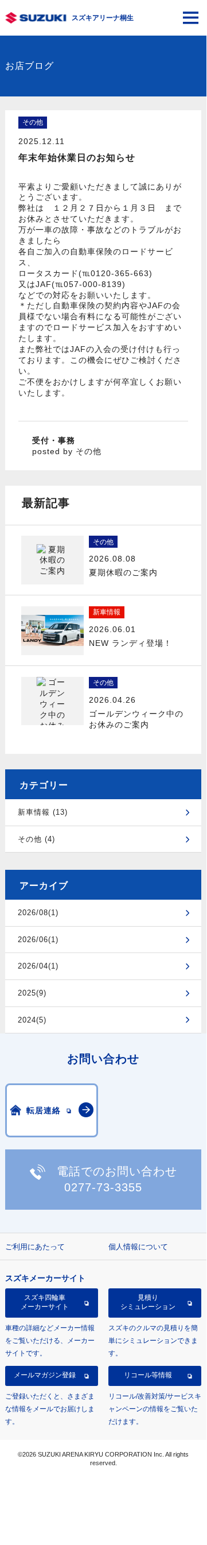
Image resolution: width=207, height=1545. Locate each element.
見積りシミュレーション (147, 1302)
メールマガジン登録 (45, 1375)
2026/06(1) (38, 939)
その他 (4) (36, 839)
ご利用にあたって (35, 1246)
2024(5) (32, 1020)
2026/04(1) (38, 966)
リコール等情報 (148, 1375)
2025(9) (32, 993)
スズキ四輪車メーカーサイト (45, 1302)
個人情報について (138, 1246)
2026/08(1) (38, 912)
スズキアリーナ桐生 (103, 18)
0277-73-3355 (103, 1187)
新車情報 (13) (43, 812)
